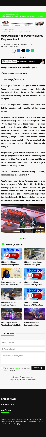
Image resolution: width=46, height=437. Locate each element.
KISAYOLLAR (7, 405)
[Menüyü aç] (3, 9)
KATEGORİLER (8, 399)
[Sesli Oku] (14, 51)
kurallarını (18, 368)
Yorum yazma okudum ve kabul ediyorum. (17, 369)
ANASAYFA (4, 29)
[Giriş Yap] (43, 9)
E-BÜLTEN (6, 410)
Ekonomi (10, 29)
